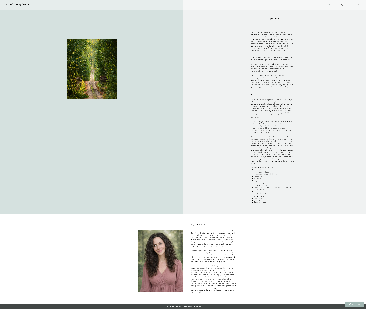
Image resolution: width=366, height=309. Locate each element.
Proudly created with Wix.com (192, 306)
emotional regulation (261, 194)
